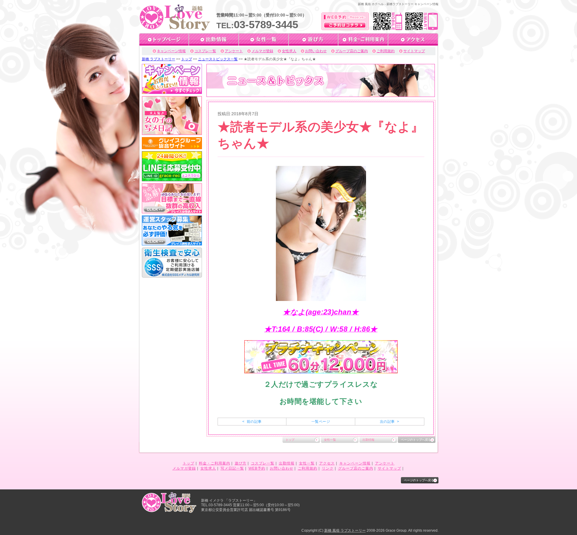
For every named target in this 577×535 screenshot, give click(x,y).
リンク (328, 468)
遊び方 (240, 463)
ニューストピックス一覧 (218, 59)
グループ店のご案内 (351, 51)
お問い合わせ (316, 51)
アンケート (234, 51)
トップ (186, 59)
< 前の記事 (251, 421)
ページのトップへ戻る (416, 439)
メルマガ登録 (262, 51)
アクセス (327, 463)
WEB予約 (257, 468)
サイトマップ (414, 51)
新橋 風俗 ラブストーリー (345, 530)
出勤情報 (368, 439)
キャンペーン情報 (171, 51)
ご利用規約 (386, 51)
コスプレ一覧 (205, 51)
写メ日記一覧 (232, 468)
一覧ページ (320, 421)
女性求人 (289, 51)
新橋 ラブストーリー (158, 59)
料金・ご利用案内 (214, 463)
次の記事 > (389, 421)
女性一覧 (330, 439)
